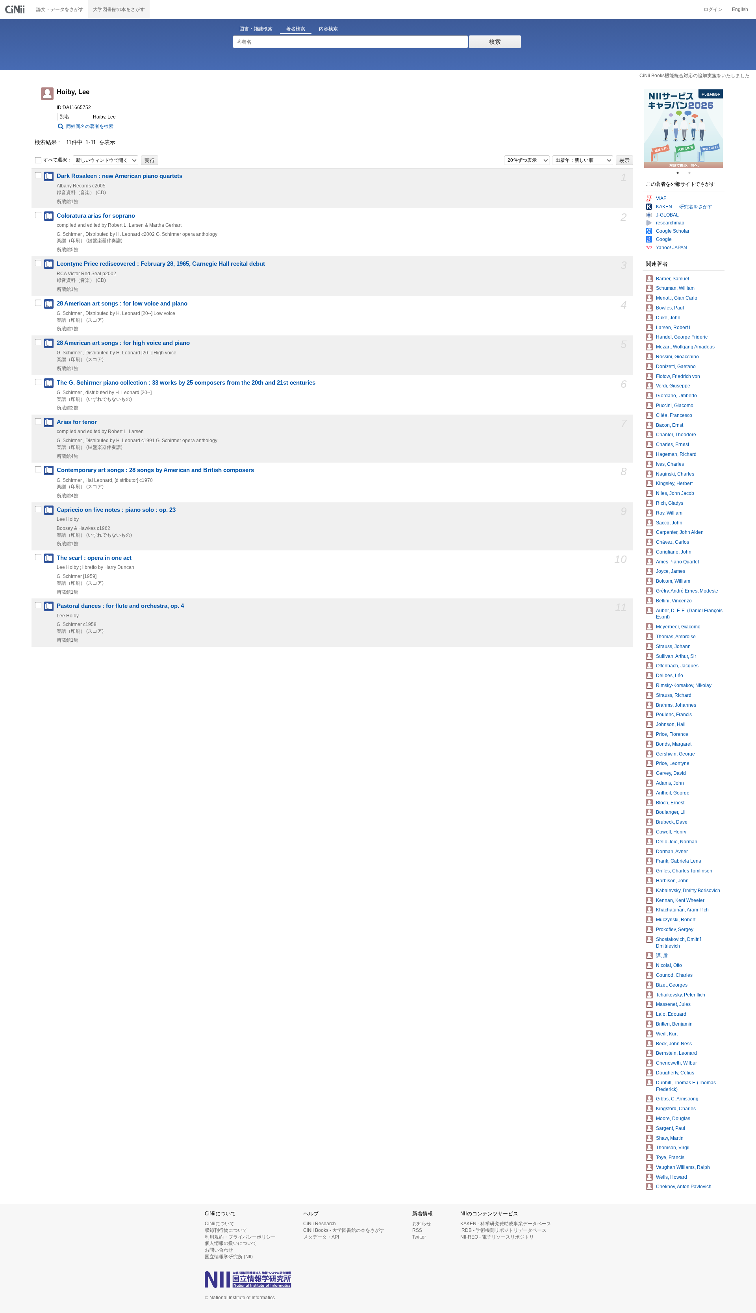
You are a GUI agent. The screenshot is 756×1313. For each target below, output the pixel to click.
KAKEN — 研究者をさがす (684, 206)
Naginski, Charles (675, 474)
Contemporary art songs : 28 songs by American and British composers (155, 470)
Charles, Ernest (672, 444)
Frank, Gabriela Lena (678, 861)
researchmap (670, 223)
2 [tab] (693, 173)
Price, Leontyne (672, 763)
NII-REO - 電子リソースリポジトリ (497, 1237)
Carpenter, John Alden (680, 532)
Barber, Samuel (672, 278)
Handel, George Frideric (682, 337)
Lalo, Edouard (671, 1014)
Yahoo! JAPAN (671, 247)
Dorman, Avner (672, 851)
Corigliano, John (673, 552)
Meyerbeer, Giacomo (678, 627)
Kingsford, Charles (676, 1108)
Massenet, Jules (673, 1004)
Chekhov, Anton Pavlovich (684, 1186)
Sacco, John (669, 523)
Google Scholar (672, 231)
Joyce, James (670, 571)
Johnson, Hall (671, 724)
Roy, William (669, 513)
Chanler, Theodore (676, 434)
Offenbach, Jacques (677, 666)
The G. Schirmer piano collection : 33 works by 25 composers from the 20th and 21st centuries (186, 383)
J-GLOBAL (667, 215)
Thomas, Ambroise (676, 636)
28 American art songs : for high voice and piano (123, 343)
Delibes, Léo (669, 675)
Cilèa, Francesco (674, 415)
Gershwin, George (675, 754)
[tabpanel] (683, 128)
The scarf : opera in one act (94, 558)
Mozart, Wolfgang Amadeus (685, 347)
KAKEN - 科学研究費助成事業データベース (505, 1223)
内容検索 (328, 28)
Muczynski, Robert (675, 919)
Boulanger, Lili (671, 812)
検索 (495, 41)
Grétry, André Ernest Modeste (687, 591)
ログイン (713, 9)
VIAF (661, 198)
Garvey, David (671, 773)
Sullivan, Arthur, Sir (676, 656)
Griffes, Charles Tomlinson (684, 871)
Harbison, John (672, 880)
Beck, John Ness (674, 1043)
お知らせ (421, 1223)
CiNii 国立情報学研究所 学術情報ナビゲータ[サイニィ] (16, 9)
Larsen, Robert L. (674, 327)
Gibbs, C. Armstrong (677, 1099)
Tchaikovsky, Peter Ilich (680, 995)
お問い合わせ (219, 1250)
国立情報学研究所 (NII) (229, 1256)
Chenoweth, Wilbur (676, 1063)
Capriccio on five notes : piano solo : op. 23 (116, 510)
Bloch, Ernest (670, 803)
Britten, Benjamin (674, 1024)
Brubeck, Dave (671, 822)
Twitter (419, 1237)
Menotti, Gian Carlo (676, 298)
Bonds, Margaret (673, 744)
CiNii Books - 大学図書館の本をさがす (343, 1230)
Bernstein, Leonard (676, 1053)
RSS (417, 1230)
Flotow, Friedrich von (678, 376)
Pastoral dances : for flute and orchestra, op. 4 (120, 606)
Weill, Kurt (667, 1034)
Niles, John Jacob (675, 493)
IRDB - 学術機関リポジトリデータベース (503, 1230)
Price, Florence (672, 734)
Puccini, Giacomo (674, 405)
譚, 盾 (662, 955)
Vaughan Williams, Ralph (683, 1167)
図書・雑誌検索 (255, 28)
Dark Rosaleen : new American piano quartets (119, 176)
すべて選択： (57, 160)
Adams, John (670, 783)
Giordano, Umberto (676, 395)
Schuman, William (675, 288)
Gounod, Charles (674, 975)
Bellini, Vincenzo (674, 601)
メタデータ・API (321, 1237)
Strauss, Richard (673, 695)
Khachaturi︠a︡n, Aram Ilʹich (682, 910)
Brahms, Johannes (676, 705)
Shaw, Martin (670, 1138)
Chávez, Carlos (672, 542)
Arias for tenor (77, 422)
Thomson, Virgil (672, 1147)
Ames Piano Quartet (677, 562)
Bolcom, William (673, 581)
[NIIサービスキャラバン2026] (683, 128)
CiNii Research (319, 1223)
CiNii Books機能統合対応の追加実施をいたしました (694, 75)
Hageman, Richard (676, 454)
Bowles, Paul (670, 308)
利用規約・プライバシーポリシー (240, 1237)
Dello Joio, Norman (676, 841)
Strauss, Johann (673, 646)
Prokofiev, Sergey (674, 929)
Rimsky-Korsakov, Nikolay (684, 685)
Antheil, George (672, 793)
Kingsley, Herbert (674, 483)
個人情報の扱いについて (231, 1243)
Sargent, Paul (670, 1128)
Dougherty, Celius (675, 1073)
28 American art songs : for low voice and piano (122, 303)
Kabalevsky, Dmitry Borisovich (688, 890)
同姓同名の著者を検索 (89, 126)
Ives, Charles (670, 464)
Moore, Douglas (673, 1118)
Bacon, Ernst (669, 425)
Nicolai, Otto (669, 965)
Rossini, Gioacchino (677, 356)
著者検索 (295, 28)
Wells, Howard (671, 1177)
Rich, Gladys (669, 503)
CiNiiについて (219, 1223)
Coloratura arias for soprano (96, 216)
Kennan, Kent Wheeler (680, 900)
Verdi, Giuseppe (673, 386)
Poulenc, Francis (674, 714)
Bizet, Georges (671, 985)
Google (664, 239)
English (740, 9)
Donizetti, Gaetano (676, 366)
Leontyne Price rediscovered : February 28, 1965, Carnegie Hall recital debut (161, 264)
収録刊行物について (226, 1230)
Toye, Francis (670, 1157)
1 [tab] (681, 173)
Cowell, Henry (671, 832)
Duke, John (668, 317)
